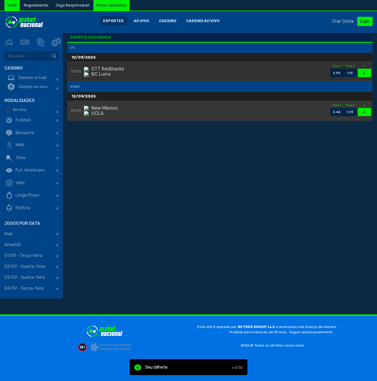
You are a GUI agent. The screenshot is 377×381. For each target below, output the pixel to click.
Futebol (22, 120)
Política (22, 207)
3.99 (337, 72)
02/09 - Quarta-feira (24, 266)
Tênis (20, 157)
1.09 (350, 111)
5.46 (337, 111)
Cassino (167, 21)
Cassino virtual (31, 77)
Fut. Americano (30, 170)
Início (12, 5)
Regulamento (36, 5)
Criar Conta (342, 21)
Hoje (8, 233)
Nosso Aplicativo (111, 5)
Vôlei (19, 182)
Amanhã (12, 244)
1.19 (350, 72)
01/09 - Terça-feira (23, 255)
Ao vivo (141, 21)
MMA (19, 145)
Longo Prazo (27, 195)
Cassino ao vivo (202, 21)
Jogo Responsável (72, 5)
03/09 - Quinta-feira (24, 277)
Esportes (113, 21)
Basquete (24, 132)
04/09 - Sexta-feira (24, 288)
